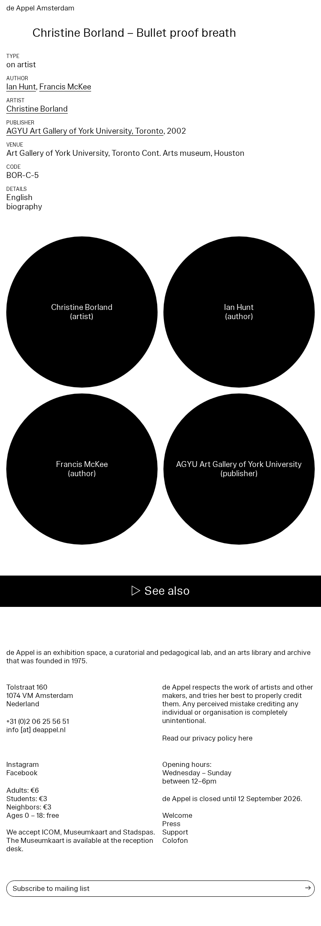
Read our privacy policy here (207, 738)
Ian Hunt (21, 86)
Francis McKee (65, 86)
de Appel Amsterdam (40, 8)
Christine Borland (37, 109)
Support (175, 832)
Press (171, 824)
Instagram (22, 764)
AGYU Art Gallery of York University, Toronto (84, 131)
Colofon (175, 840)
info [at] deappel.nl (36, 730)
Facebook (22, 773)
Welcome (177, 815)
